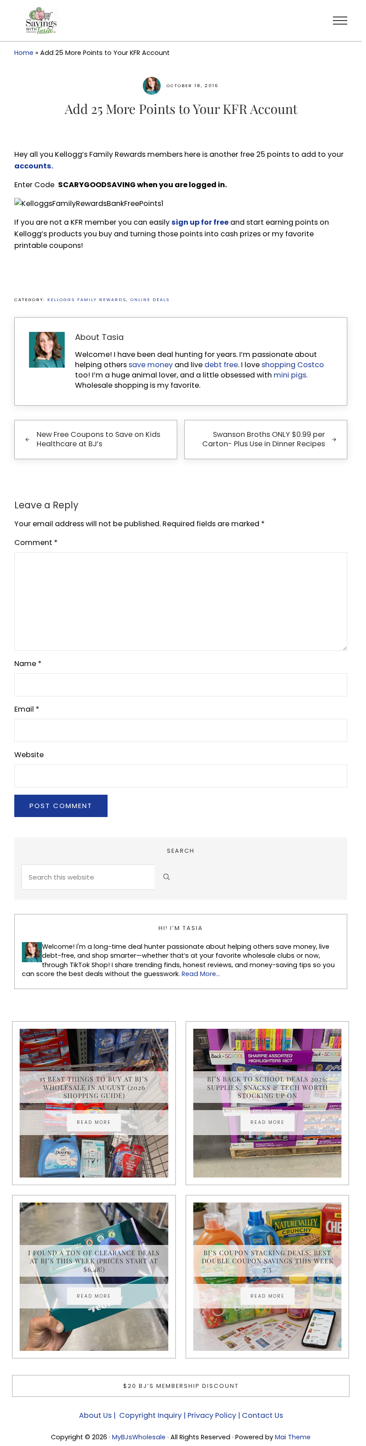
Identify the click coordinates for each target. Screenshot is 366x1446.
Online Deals (150, 299)
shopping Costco (292, 365)
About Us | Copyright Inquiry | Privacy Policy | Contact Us (181, 1415)
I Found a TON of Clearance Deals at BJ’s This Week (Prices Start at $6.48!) (94, 1261)
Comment (36, 542)
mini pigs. (291, 375)
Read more (99, 1123)
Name (28, 663)
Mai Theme (293, 1437)
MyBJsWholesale (139, 1437)
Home (23, 52)
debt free (221, 365)
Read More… (201, 973)
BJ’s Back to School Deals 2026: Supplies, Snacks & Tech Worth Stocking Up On (267, 1087)
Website (29, 755)
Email (26, 709)
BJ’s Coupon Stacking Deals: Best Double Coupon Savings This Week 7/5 (267, 1261)
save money (151, 365)
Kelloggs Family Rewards (86, 299)
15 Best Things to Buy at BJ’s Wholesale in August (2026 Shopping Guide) (94, 1087)
